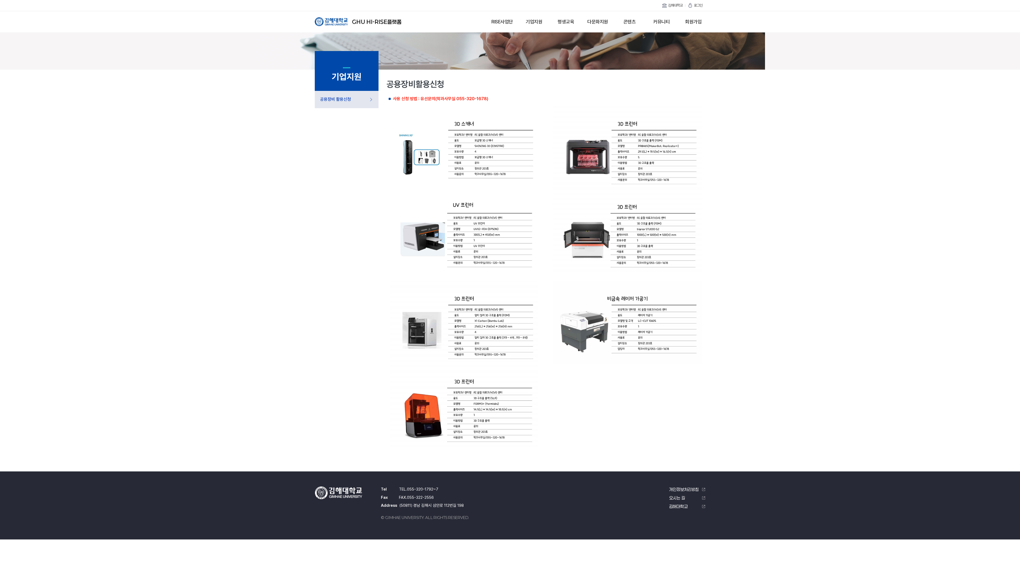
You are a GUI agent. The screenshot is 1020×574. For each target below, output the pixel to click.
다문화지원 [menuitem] (597, 21)
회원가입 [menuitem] (693, 21)
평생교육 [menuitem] (566, 21)
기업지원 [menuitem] (534, 21)
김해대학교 (675, 5)
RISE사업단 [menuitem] (502, 21)
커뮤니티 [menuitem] (661, 21)
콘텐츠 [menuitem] (629, 21)
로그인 (698, 5)
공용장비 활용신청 (335, 99)
